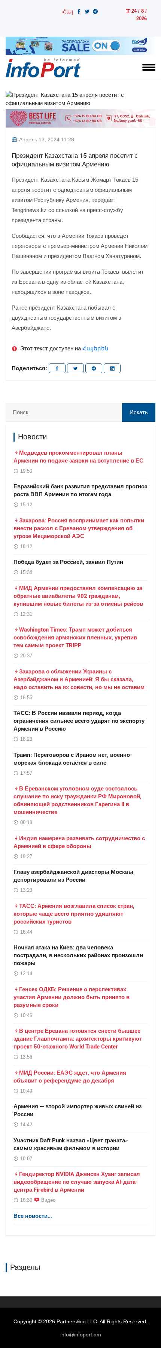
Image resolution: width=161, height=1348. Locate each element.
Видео (48, 1200)
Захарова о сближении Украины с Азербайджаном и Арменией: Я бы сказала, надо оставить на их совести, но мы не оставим (79, 679)
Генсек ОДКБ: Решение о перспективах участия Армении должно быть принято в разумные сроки (71, 997)
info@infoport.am (80, 1335)
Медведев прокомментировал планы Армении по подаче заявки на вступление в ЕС (78, 457)
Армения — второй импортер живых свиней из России (77, 1110)
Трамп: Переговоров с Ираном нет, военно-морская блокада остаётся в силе (72, 759)
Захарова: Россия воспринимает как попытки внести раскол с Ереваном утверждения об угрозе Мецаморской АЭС (78, 528)
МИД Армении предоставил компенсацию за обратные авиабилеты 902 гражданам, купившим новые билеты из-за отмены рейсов (78, 596)
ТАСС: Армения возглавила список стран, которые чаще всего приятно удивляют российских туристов (73, 914)
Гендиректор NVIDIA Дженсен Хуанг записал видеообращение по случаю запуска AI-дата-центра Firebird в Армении (76, 1182)
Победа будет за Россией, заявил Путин (68, 562)
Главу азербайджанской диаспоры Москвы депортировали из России (73, 876)
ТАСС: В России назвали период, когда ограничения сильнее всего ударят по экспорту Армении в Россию (79, 721)
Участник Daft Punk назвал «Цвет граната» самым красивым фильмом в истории (70, 1144)
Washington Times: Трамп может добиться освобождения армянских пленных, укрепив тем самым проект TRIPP (75, 638)
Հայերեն (95, 348)
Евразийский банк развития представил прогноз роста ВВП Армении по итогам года (80, 490)
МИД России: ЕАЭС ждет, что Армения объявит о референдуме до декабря (69, 1077)
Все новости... (32, 1216)
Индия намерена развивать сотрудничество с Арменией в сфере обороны (79, 842)
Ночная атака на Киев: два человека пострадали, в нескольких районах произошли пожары (78, 955)
